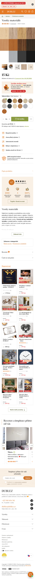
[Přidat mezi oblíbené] (31, 119)
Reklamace (5, 539)
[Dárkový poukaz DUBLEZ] (9, 330)
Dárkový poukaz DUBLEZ (8, 340)
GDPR (3, 548)
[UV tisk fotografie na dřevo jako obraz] (25, 303)
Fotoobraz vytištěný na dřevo (25, 286)
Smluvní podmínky (6, 575)
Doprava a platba (6, 537)
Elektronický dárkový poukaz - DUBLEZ (9, 286)
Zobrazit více (17, 234)
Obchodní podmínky (7, 542)
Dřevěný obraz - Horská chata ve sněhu (24, 396)
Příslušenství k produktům (19, 243)
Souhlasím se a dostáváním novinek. (17, 483)
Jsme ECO (5, 544)
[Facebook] (31, 500)
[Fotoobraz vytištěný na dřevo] (25, 276)
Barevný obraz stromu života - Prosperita (7, 396)
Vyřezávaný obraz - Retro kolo (8, 313)
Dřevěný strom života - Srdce (25, 340)
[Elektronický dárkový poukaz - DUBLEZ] (9, 276)
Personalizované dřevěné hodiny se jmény (24, 367)
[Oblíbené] (26, 11)
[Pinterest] (31, 508)
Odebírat (27, 478)
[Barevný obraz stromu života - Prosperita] (9, 385)
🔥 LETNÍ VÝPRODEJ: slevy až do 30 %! (13, 3)
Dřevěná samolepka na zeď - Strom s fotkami (8, 367)
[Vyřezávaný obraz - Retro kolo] (9, 303)
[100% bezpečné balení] (4, 158)
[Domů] (2, 16)
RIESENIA (28, 565)
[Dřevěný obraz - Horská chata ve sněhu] (25, 385)
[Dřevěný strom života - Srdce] (25, 330)
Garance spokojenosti (7, 535)
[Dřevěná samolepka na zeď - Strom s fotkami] (9, 357)
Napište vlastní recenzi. (17, 201)
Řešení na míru (8, 243)
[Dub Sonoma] (24, 67)
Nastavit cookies (9, 550)
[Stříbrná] (17, 67)
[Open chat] (30, 574)
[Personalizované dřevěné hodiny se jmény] (25, 357)
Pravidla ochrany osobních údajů (10, 573)
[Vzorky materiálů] (4, 67)
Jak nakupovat (5, 546)
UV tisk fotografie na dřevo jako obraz (25, 313)
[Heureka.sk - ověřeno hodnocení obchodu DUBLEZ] (4, 555)
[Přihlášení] (29, 11)
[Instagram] (31, 504)
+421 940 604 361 (8, 500)
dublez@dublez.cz (9, 506)
